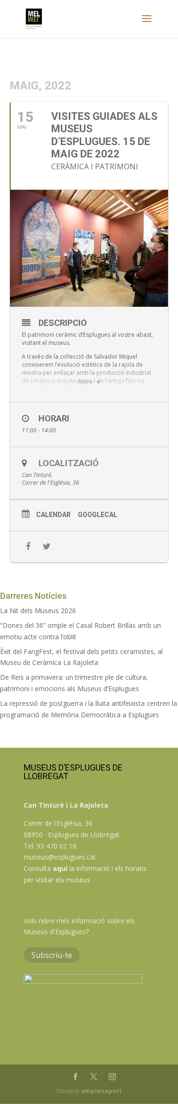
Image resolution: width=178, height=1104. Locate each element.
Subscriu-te (51, 955)
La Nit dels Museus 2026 (38, 610)
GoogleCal (97, 514)
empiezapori (101, 1090)
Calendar (53, 514)
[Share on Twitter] (46, 546)
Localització (68, 463)
